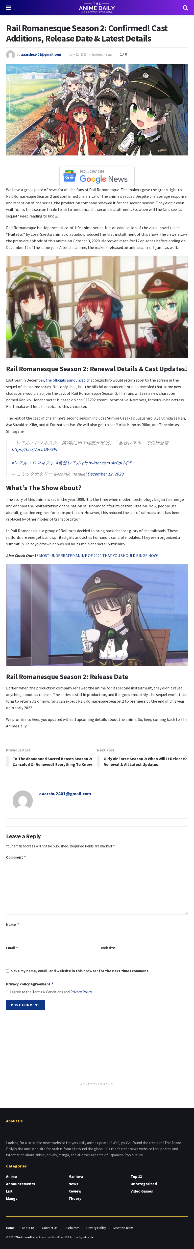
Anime (97, 54)
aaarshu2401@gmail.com (41, 54)
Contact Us (49, 1228)
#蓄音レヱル (68, 463)
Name (12, 924)
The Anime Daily (26, 1237)
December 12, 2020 (105, 474)
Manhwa (75, 1176)
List (9, 1191)
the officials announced (66, 380)
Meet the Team (123, 1228)
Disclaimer (72, 1228)
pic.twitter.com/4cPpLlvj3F (107, 463)
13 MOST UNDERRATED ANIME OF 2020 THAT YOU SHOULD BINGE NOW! (96, 555)
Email (12, 947)
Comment (16, 857)
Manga (11, 1198)
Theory (74, 1198)
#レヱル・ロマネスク (33, 463)
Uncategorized (144, 1183)
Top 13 (136, 1176)
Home (10, 1228)
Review (74, 1191)
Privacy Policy (81, 991)
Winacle (88, 1237)
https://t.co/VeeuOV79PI (34, 449)
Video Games (142, 1191)
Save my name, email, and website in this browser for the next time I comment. (80, 970)
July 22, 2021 (77, 54)
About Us (28, 1228)
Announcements (20, 1183)
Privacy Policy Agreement (30, 984)
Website (108, 947)
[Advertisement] (97, 1047)
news (108, 54)
